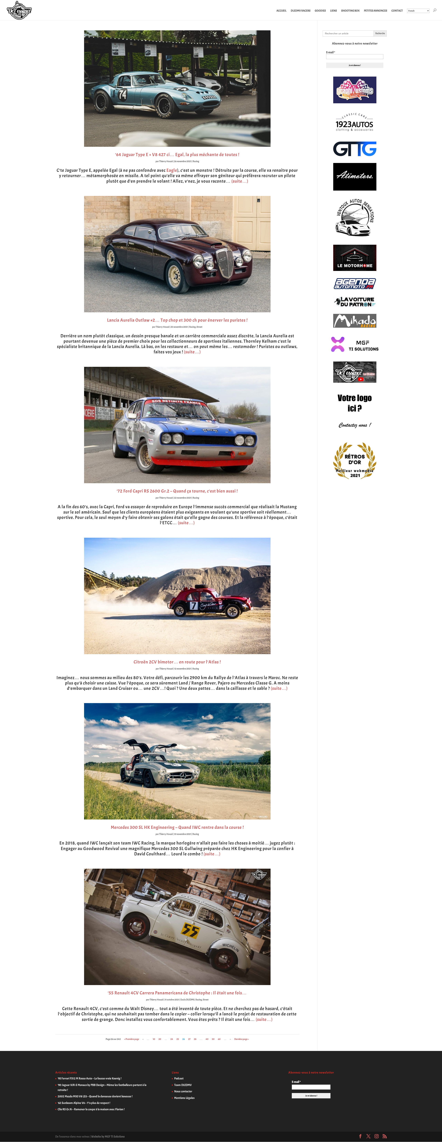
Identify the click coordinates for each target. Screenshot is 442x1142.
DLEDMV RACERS (300, 10)
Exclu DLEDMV (188, 999)
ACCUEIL (281, 10)
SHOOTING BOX (350, 10)
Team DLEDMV (183, 1085)
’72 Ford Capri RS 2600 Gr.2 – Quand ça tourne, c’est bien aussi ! (177, 491)
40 (207, 1039)
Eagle (171, 170)
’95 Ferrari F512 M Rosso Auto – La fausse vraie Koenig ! (89, 1078)
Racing (196, 161)
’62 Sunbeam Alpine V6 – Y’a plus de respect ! (84, 1103)
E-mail (330, 52)
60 (219, 1039)
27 (189, 1039)
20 (159, 1039)
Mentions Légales (184, 1098)
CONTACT (397, 10)
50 (213, 1039)
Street (199, 326)
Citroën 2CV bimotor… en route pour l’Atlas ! (177, 662)
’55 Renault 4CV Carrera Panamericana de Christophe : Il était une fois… (177, 993)
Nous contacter (183, 1091)
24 (171, 1039)
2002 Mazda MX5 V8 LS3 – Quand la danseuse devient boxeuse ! (95, 1096)
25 (177, 1039)
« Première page (131, 1039)
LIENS (333, 10)
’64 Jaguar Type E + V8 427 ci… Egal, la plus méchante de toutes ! (177, 154)
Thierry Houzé (166, 161)
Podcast (179, 1078)
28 (195, 1039)
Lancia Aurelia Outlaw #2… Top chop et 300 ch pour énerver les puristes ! (177, 320)
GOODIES (320, 10)
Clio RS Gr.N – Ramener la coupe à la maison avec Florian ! (91, 1109)
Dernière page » (241, 1039)
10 (154, 1039)
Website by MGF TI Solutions (108, 1136)
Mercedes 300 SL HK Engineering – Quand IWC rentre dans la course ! (177, 827)
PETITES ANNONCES (375, 10)
